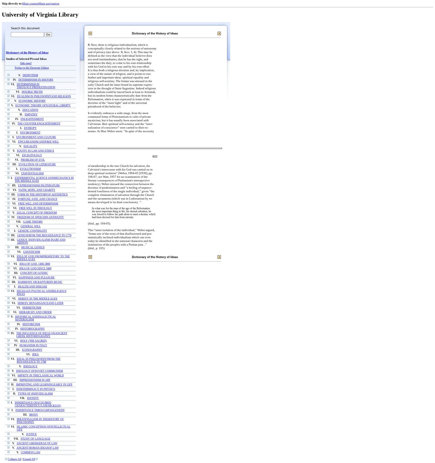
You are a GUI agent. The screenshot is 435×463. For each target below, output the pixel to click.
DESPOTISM (30, 75)
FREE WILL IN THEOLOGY (35, 208)
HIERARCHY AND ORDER (35, 312)
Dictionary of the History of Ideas (27, 52)
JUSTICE (31, 434)
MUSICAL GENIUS (33, 247)
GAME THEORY (33, 221)
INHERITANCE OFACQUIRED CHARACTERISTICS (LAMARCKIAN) (38, 404)
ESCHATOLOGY (32, 155)
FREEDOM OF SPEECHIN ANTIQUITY (40, 217)
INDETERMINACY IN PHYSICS (35, 389)
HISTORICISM (31, 324)
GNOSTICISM (31, 252)
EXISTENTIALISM (32, 173)
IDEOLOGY (30, 366)
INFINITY (33, 398)
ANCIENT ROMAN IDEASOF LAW (38, 447)
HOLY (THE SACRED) (33, 340)
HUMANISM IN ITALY (33, 345)
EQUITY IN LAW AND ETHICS (35, 150)
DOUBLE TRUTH (32, 91)
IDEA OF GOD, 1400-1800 (34, 264)
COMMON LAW (30, 452)
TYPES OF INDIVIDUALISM (35, 393)
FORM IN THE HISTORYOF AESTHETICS (42, 194)
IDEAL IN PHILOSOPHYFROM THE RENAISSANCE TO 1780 (38, 360)
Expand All (29, 459)
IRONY (33, 414)
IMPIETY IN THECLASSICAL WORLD (41, 375)
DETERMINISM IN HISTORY (35, 79)
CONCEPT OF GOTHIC (34, 273)
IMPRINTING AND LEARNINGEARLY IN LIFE (44, 384)
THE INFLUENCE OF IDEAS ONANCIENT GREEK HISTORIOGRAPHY (41, 335)
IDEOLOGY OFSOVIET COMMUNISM (39, 371)
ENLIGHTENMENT (32, 119)
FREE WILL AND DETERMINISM (38, 203)
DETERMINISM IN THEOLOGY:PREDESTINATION (36, 86)
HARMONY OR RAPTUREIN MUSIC (40, 282)
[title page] (25, 63)
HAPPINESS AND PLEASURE (37, 277)
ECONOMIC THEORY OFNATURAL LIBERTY (43, 105)
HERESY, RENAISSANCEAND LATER (40, 303)
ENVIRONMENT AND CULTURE (36, 137)
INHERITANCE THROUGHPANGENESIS (40, 410)
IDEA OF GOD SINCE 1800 (35, 268)
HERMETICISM (31, 307)
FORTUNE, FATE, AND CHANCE (37, 199)
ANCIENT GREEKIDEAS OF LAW (37, 443)
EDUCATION (30, 110)
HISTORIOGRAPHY (32, 328)
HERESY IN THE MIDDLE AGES (37, 298)
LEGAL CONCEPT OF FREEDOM (37, 212)
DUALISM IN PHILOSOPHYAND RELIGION (44, 96)
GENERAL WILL (31, 226)
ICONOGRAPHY (32, 349)
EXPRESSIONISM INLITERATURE (39, 185)
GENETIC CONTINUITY (32, 230)
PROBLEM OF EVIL (33, 159)
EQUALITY (30, 146)
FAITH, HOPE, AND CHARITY (37, 190)
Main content (30, 3)
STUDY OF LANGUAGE (35, 438)
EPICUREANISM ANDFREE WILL (38, 141)
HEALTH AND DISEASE (32, 286)
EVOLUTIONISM (30, 169)
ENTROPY (30, 128)
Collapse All (14, 459)
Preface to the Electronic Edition (32, 67)
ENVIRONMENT (30, 132)
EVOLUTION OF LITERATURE (37, 164)
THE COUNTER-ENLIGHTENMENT (38, 123)
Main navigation (49, 3)
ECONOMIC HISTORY (32, 101)
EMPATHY (31, 114)
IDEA (35, 354)
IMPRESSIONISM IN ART (34, 380)
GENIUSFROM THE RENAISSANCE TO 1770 (44, 235)
